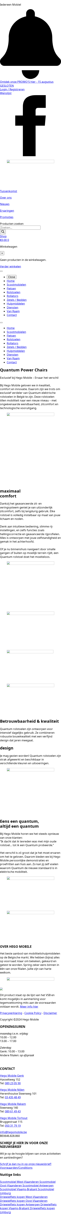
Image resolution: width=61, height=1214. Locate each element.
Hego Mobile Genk (12, 1075)
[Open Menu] (1, 271)
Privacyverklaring (11, 1013)
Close (11, 277)
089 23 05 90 (13, 1083)
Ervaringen (7, 211)
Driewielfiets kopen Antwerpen (20, 1204)
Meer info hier (29, 1006)
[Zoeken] (3, 232)
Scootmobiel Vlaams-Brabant (19, 1189)
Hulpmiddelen (16, 303)
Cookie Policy (32, 1013)
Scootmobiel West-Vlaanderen (19, 1182)
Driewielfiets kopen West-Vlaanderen (24, 1197)
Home (11, 281)
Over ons (6, 197)
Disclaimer (50, 1013)
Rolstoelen (13, 292)
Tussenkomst (8, 191)
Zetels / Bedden (17, 300)
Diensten (12, 307)
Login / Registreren (12, 89)
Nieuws (4, 204)
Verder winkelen (10, 266)
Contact (12, 315)
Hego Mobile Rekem (13, 1104)
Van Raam (13, 311)
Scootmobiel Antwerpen (38, 1185)
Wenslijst (6, 93)
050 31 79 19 (13, 1126)
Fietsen (11, 288)
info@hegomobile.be (13, 1132)
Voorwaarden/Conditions (16, 1168)
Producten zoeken (12, 224)
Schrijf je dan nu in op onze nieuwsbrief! (25, 1164)
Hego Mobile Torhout (13, 1118)
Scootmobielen (16, 284)
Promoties (6, 217)
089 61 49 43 (13, 1111)
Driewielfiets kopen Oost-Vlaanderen (23, 1201)
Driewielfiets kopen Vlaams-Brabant (28, 1206)
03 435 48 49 (13, 1097)
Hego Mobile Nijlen (12, 1090)
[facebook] (30, 155)
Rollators (12, 296)
